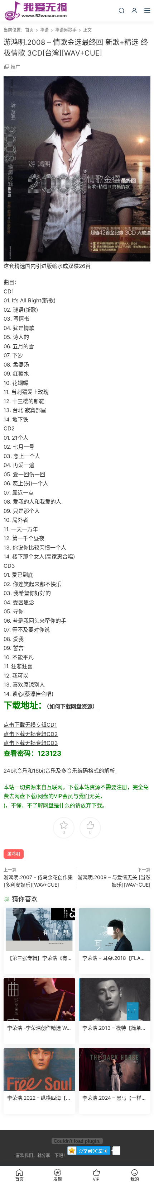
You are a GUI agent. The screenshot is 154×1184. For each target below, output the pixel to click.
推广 (15, 67)
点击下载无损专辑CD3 (31, 743)
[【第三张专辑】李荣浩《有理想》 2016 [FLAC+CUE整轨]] (39, 929)
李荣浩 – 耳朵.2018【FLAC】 (114, 958)
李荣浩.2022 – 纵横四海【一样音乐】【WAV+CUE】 (39, 1098)
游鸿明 (13, 854)
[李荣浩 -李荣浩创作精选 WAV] (39, 999)
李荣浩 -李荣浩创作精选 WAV (38, 1028)
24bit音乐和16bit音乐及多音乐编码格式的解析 (59, 770)
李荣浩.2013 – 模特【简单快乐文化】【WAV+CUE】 (114, 1028)
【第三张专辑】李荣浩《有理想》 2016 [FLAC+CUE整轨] (38, 958)
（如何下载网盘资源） (72, 706)
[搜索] (121, 10)
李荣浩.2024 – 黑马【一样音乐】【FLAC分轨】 (114, 1098)
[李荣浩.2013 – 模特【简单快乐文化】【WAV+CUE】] (114, 999)
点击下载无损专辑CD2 (31, 734)
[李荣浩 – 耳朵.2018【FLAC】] (114, 929)
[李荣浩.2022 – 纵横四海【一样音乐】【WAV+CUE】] (39, 1069)
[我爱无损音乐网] (36, 11)
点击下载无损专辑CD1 (30, 724)
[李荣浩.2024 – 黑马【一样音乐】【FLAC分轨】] (114, 1069)
